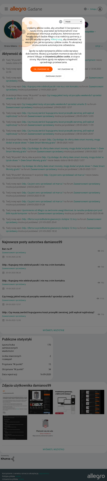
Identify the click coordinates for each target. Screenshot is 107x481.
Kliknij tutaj (56, 39)
